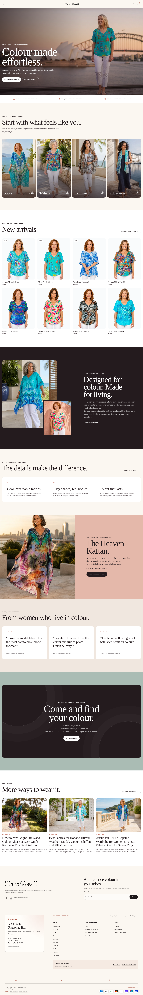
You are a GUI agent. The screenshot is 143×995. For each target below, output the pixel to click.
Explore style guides (130, 792)
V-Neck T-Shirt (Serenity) (117, 331)
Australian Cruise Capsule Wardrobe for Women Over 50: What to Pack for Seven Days (115, 841)
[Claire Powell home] (21, 883)
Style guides (118, 929)
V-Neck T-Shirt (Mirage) (10, 331)
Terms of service (23, 991)
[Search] (133, 4)
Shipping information (91, 929)
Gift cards (56, 955)
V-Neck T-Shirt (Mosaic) (116, 282)
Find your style (30, 79)
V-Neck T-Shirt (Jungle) (81, 331)
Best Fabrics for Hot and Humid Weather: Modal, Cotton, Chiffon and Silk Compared (70, 841)
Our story (117, 926)
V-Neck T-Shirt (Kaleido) (10, 282)
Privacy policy (14, 991)
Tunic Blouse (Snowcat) (81, 282)
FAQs (86, 926)
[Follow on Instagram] (11, 898)
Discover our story (91, 422)
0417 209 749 (116, 964)
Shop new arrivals (11, 79)
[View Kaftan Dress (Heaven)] (37, 557)
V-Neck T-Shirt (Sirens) (46, 282)
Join (133, 897)
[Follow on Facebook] (6, 898)
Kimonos (55, 939)
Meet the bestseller (97, 574)
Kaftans (55, 936)
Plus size (55, 952)
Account (127, 4)
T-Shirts (55, 929)
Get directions (71, 738)
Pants (54, 949)
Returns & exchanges (91, 932)
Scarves (55, 942)
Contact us (88, 936)
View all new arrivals (129, 231)
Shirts (54, 932)
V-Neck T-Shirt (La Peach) (47, 331)
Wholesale (117, 936)
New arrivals (56, 926)
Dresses (55, 945)
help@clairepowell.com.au (129, 964)
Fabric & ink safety (131, 470)
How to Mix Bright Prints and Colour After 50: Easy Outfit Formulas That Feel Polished (21, 841)
